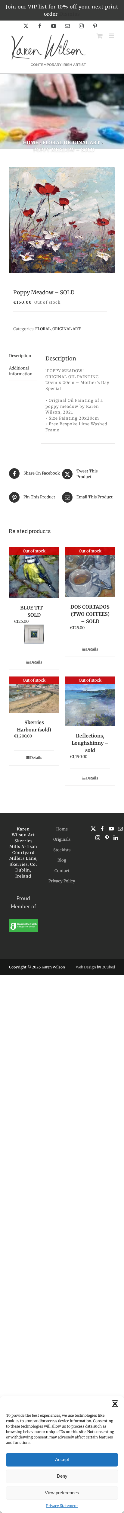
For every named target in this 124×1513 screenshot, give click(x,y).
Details (36, 662)
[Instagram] (97, 837)
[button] (115, 1404)
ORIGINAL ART (66, 328)
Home (62, 829)
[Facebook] (102, 828)
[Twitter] (93, 828)
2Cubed (108, 967)
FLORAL (43, 328)
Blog (61, 860)
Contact (62, 870)
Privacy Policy (61, 881)
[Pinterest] (106, 837)
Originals (61, 839)
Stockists (61, 849)
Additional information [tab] (21, 371)
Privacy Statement (62, 1505)
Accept (62, 1459)
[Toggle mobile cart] (100, 36)
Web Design (86, 967)
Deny (62, 1476)
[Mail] (120, 828)
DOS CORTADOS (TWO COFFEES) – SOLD (90, 614)
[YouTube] (111, 828)
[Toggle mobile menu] (112, 36)
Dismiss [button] (69, 14)
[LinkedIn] (115, 837)
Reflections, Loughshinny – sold (90, 743)
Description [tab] (20, 355)
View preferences (62, 1492)
